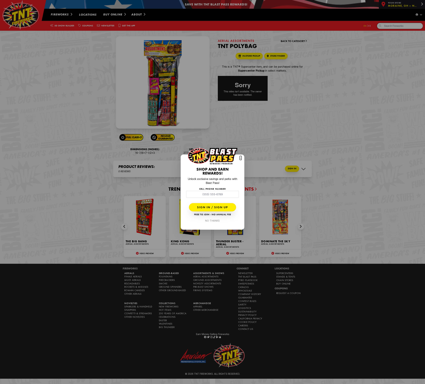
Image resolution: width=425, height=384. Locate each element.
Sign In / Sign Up (212, 207)
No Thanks (212, 220)
